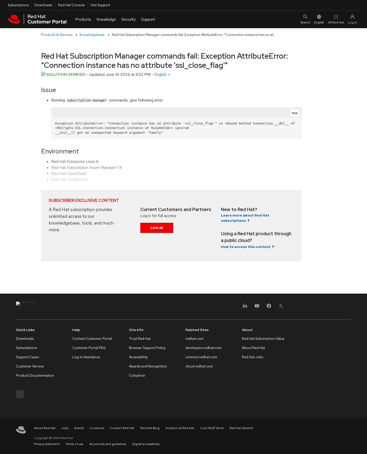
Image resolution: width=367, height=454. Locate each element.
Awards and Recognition (148, 366)
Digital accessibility (146, 444)
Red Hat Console (71, 5)
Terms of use (74, 444)
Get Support (100, 5)
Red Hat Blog (150, 428)
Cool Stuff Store (212, 428)
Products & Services (56, 34)
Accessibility (138, 357)
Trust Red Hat (140, 338)
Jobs (64, 428)
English (319, 22)
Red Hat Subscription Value (263, 338)
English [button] (161, 74)
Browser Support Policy (147, 347)
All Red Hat (336, 22)
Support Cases (27, 357)
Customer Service (30, 366)
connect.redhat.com (201, 357)
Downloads (43, 5)
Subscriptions (18, 5)
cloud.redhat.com (199, 366)
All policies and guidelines (107, 444)
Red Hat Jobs (252, 357)
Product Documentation (35, 375)
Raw (295, 113)
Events (79, 428)
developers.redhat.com (203, 347)
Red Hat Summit (241, 428)
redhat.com (194, 338)
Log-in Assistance (86, 357)
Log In (157, 228)
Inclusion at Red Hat (180, 428)
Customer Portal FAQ (89, 347)
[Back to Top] (361, 444)
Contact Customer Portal (92, 338)
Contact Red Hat (122, 428)
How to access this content (246, 246)
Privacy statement (47, 444)
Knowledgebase (92, 34)
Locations (97, 428)
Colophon (137, 375)
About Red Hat (253, 347)
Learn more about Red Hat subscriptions (245, 218)
